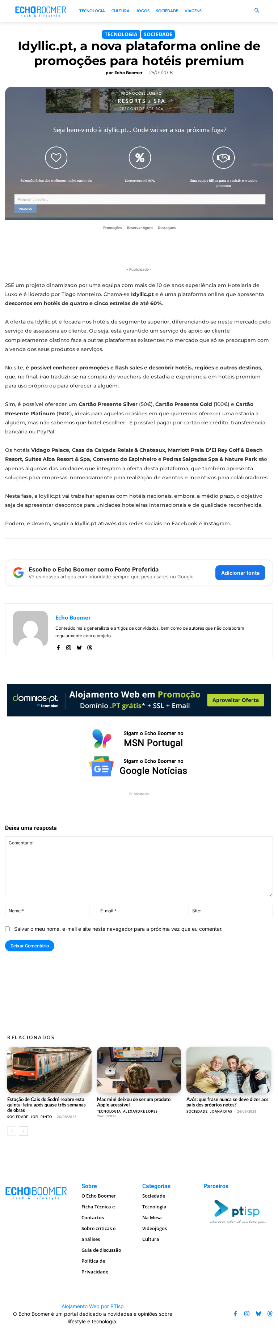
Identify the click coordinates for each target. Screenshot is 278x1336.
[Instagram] (68, 646)
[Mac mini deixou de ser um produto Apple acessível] (139, 1070)
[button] (256, 11)
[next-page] (23, 1131)
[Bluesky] (79, 646)
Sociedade (158, 34)
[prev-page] (11, 1131)
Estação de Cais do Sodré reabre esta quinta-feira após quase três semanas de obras (46, 1104)
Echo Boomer (128, 72)
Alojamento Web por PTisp (93, 1306)
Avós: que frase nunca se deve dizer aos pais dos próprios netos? (227, 1102)
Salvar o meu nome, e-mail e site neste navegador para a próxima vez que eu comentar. (118, 929)
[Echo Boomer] (41, 11)
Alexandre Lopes (140, 1111)
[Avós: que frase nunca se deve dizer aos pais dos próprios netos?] (228, 1070)
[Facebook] (58, 646)
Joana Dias (221, 1111)
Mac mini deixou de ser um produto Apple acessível (133, 1102)
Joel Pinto (41, 1117)
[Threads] (89, 646)
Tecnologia (121, 34)
